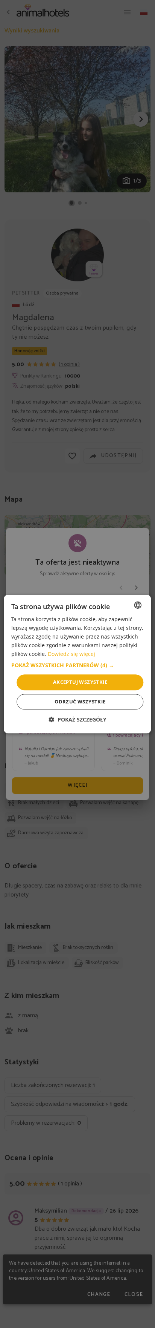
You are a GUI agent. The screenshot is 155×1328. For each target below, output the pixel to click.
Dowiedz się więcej (71, 654)
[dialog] (77, 664)
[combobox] (138, 605)
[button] (77, 665)
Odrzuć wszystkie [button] (80, 701)
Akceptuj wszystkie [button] (80, 682)
